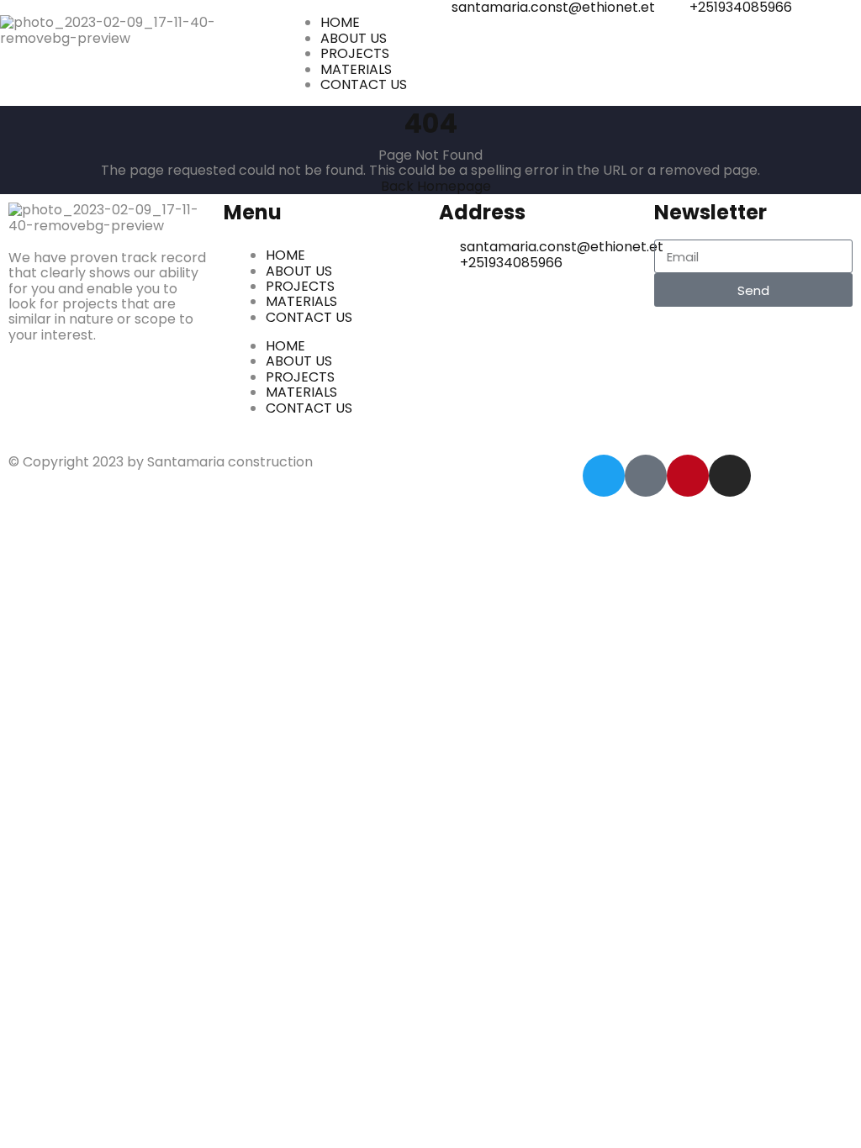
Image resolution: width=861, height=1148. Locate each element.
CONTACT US (309, 317)
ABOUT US (299, 271)
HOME (285, 255)
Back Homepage (436, 186)
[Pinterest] (688, 476)
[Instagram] (730, 476)
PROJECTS (300, 286)
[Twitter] (604, 476)
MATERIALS (301, 301)
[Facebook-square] (646, 476)
